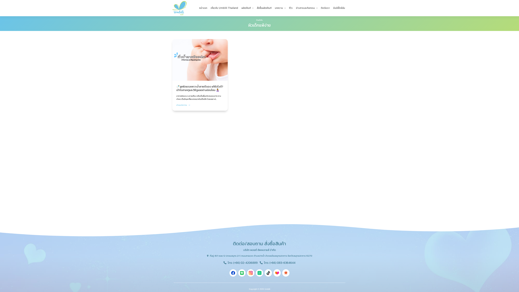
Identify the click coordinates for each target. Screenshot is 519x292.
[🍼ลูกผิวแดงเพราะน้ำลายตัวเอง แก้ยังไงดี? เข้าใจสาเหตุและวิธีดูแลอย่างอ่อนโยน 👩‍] (200, 60)
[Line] (242, 273)
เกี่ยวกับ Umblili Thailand (224, 8)
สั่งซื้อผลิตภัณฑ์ (264, 8)
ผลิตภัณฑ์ (246, 8)
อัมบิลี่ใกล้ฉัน (339, 8)
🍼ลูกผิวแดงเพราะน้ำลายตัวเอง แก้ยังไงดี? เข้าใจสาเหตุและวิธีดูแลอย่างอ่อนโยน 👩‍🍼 (199, 88)
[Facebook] (233, 273)
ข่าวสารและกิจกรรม (305, 8)
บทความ (279, 8)
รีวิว (291, 8)
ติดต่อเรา (325, 8)
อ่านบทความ (181, 105)
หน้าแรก (203, 8)
